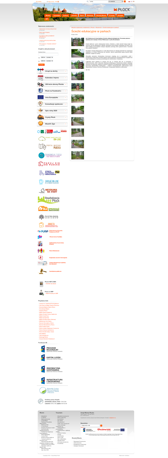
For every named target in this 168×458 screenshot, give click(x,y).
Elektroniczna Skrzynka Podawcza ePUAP (55, 231)
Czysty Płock (44, 436)
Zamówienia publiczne (55, 271)
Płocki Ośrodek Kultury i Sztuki (46, 331)
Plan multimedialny (61, 439)
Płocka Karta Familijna (56, 237)
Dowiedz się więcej (51, 283)
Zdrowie (74, 15)
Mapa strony (51, 1)
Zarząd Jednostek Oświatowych (47, 338)
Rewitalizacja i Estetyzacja (80, 444)
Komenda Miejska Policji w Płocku (47, 307)
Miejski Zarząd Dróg (44, 317)
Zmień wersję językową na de (133, 1)
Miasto (48, 15)
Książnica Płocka (43, 310)
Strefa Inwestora (77, 442)
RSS (56, 1)
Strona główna (121, 10)
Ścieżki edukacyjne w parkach (111, 27)
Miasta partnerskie (45, 419)
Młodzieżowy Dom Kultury (45, 321)
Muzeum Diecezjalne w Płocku (46, 323)
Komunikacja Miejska (44, 308)
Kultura (65, 15)
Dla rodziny (60, 420)
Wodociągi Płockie (43, 337)
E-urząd (111, 15)
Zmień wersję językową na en (131, 1)
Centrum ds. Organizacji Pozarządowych (49, 303)
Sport (82, 15)
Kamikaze (127, 455)
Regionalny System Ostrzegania (58, 257)
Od (39, 57)
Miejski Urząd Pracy (44, 316)
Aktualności (99, 27)
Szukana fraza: (42, 52)
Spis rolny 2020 (45, 450)
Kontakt (120, 15)
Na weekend (60, 419)
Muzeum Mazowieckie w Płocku (46, 324)
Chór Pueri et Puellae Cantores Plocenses (49, 305)
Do (39, 61)
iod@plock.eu (112, 417)
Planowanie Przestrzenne (80, 441)
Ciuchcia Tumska (61, 433)
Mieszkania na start (46, 448)
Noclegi (59, 434)
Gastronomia (60, 436)
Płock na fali (60, 437)
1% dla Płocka (44, 426)
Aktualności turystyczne (63, 416)
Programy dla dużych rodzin (48, 427)
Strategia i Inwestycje (79, 445)
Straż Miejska (42, 333)
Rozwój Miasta (101, 15)
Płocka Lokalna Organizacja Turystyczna (49, 328)
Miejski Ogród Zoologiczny (45, 312)
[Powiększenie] (77, 45)
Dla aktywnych (60, 422)
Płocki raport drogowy (44, 32)
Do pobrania (60, 443)
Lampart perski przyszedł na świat (47, 40)
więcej (82, 427)
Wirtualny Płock (61, 440)
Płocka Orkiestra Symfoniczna (46, 330)
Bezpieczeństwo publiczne (47, 437)
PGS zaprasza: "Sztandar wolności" (47, 43)
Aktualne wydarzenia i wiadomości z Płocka (82, 27)
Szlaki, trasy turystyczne (63, 423)
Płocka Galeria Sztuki (44, 326)
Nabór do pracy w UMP (52, 293)
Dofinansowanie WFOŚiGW (47, 444)
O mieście (43, 417)
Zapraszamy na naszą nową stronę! (47, 28)
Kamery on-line (44, 424)
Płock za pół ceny (61, 417)
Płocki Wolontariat (54, 250)
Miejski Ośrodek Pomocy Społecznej (48, 314)
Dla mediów (38, 1)
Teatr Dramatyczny (43, 335)
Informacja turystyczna (62, 442)
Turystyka (56, 15)
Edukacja (90, 15)
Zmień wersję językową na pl (129, 1)
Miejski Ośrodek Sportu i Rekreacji (47, 319)
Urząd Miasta (44, 420)
